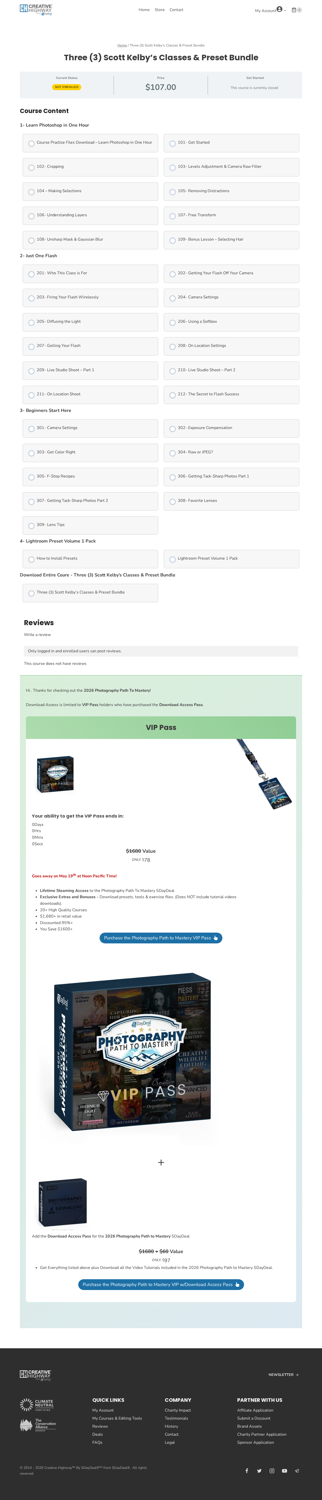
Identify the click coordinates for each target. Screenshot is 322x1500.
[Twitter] (259, 1471)
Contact (176, 10)
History (171, 1426)
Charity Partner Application (262, 1434)
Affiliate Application (255, 1410)
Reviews (100, 1426)
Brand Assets (249, 1426)
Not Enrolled (66, 87)
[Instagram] (272, 1471)
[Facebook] (247, 1471)
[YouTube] (284, 1471)
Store (160, 10)
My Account (103, 1410)
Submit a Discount (253, 1418)
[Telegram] (297, 1471)
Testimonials (176, 1418)
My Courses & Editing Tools (117, 1418)
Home (144, 10)
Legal (170, 1442)
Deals (97, 1434)
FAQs (97, 1442)
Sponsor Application (255, 1442)
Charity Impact (178, 1410)
